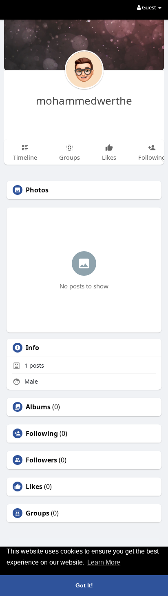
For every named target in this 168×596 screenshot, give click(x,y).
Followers (41, 460)
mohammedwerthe (84, 100)
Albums (38, 407)
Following (42, 433)
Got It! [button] (84, 585)
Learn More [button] (103, 562)
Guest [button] (149, 7)
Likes (34, 486)
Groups (37, 513)
